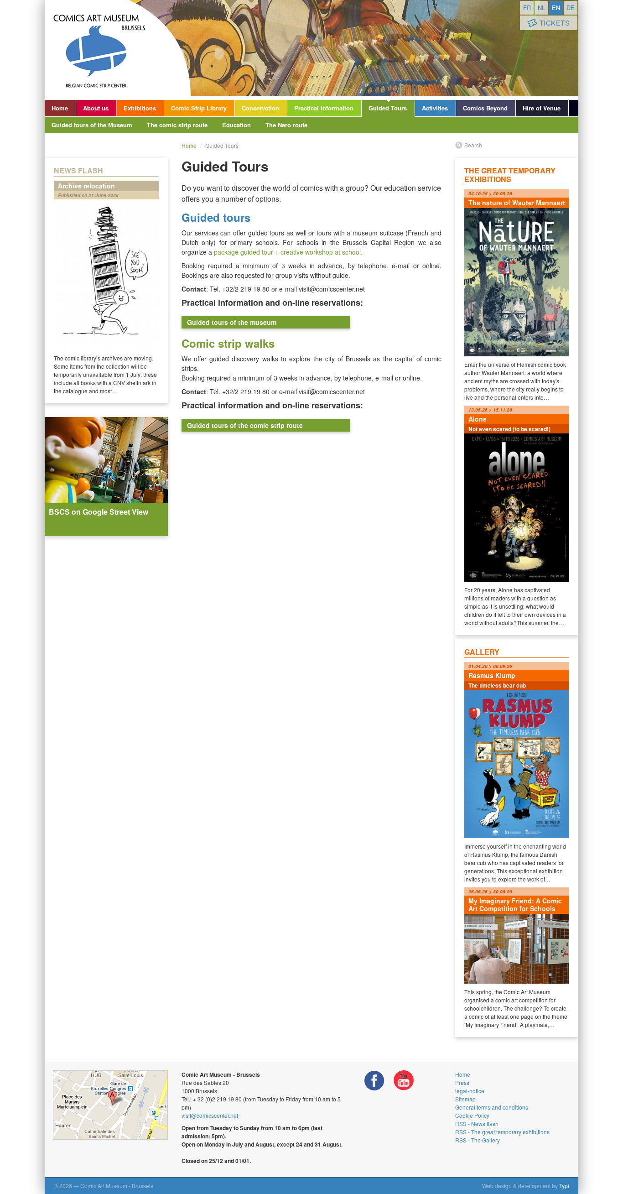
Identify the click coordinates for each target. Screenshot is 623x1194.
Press (462, 1082)
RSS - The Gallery (477, 1140)
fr (527, 7)
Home (60, 108)
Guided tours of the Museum (92, 124)
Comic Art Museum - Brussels (118, 48)
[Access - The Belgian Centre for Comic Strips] (110, 1105)
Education (236, 124)
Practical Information (323, 108)
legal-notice (469, 1091)
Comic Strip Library (199, 108)
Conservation (260, 108)
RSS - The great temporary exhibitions (502, 1132)
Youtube (403, 1080)
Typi (564, 1185)
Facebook (374, 1080)
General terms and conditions (491, 1107)
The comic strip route (177, 124)
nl (541, 7)
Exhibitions (140, 108)
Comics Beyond (485, 108)
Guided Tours (388, 108)
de (570, 7)
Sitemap (465, 1099)
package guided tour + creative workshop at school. (288, 251)
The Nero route (286, 124)
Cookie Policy (472, 1115)
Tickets (555, 22)
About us (96, 108)
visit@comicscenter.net (210, 1115)
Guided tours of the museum (231, 322)
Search (473, 145)
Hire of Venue (542, 108)
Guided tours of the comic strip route (245, 425)
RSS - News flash (476, 1123)
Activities (435, 108)
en (556, 7)
